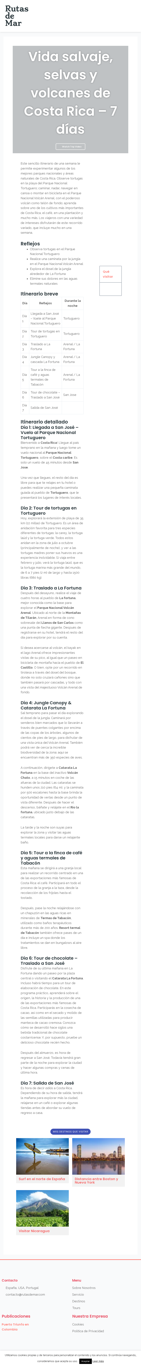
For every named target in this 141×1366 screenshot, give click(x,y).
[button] (132, 16)
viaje (73, 593)
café (49, 213)
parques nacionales (47, 173)
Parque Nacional (55, 183)
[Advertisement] (110, 210)
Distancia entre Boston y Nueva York (96, 1181)
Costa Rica (47, 178)
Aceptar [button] (85, 1361)
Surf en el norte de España (42, 1179)
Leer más (98, 1361)
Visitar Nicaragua (34, 1231)
